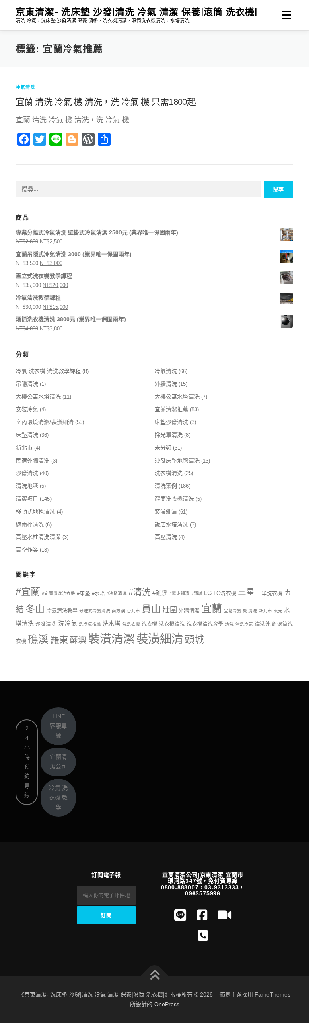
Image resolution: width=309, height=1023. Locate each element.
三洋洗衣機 (269, 593)
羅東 (59, 640)
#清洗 (139, 592)
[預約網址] (203, 935)
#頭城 (196, 593)
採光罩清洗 (168, 435)
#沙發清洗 (117, 593)
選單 (284, 15)
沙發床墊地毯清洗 (177, 460)
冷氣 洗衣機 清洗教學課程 (48, 371)
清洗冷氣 (244, 624)
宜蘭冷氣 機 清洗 (240, 610)
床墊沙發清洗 (171, 422)
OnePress (166, 1004)
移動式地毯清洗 (35, 511)
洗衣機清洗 (168, 473)
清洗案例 (165, 486)
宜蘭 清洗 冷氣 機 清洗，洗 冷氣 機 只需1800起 (106, 102)
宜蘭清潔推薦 (171, 409)
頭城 (194, 639)
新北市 (24, 447)
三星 (246, 592)
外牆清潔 (189, 610)
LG (208, 593)
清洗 (229, 624)
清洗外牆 (265, 624)
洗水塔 (112, 623)
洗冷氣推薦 (90, 624)
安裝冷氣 (27, 409)
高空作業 (27, 549)
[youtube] (224, 915)
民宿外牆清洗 (32, 460)
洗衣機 (149, 624)
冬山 (35, 608)
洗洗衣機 (131, 624)
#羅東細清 (179, 593)
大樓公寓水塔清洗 (38, 396)
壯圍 (170, 609)
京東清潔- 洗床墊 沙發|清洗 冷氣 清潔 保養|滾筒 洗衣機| (137, 11)
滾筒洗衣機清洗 (174, 498)
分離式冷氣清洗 (94, 610)
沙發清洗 (27, 473)
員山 (151, 609)
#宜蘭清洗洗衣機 (58, 593)
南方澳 (118, 610)
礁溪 (38, 639)
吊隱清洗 (27, 384)
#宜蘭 (28, 591)
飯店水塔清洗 (171, 524)
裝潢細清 (165, 511)
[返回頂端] (154, 976)
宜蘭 (211, 609)
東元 (278, 610)
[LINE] (180, 915)
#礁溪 (160, 593)
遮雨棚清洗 (30, 524)
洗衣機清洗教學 (205, 624)
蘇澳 (78, 639)
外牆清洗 (165, 384)
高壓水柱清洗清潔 (38, 537)
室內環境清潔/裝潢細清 (45, 422)
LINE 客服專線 (58, 726)
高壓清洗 (165, 537)
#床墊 (83, 593)
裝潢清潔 (111, 638)
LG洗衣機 (225, 593)
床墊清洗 (27, 435)
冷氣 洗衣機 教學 (58, 797)
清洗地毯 (27, 486)
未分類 (162, 447)
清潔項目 (27, 498)
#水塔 (98, 593)
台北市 (133, 610)
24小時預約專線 (27, 762)
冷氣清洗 (25, 87)
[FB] (202, 915)
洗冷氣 (67, 623)
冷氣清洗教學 (62, 610)
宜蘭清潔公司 (58, 762)
